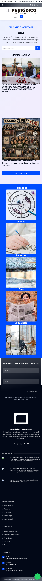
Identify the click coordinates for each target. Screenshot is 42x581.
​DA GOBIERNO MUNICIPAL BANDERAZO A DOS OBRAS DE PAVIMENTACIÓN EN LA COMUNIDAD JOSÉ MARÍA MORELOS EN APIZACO (25, 459)
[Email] (3, 557)
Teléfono (9, 562)
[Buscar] (37, 48)
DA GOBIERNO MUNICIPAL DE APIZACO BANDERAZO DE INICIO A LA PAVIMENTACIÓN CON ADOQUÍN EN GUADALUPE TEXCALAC (24, 470)
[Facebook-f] (30, 5)
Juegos (21, 221)
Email (7, 556)
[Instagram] (32, 5)
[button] (15, 17)
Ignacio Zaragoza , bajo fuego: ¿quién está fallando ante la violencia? (24, 480)
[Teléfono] (3, 563)
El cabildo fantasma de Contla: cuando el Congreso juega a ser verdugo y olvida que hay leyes (20, 163)
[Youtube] (39, 5)
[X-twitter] (34, 5)
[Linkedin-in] (37, 5)
